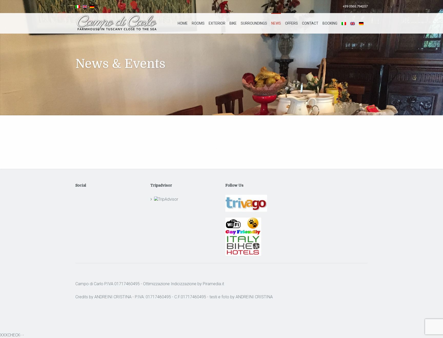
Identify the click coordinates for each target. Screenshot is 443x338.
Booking (330, 23)
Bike (233, 23)
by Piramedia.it (210, 283)
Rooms (198, 23)
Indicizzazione (183, 283)
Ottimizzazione (156, 283)
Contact (310, 23)
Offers (291, 23)
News (276, 23)
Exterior (217, 23)
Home (183, 23)
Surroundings (254, 23)
